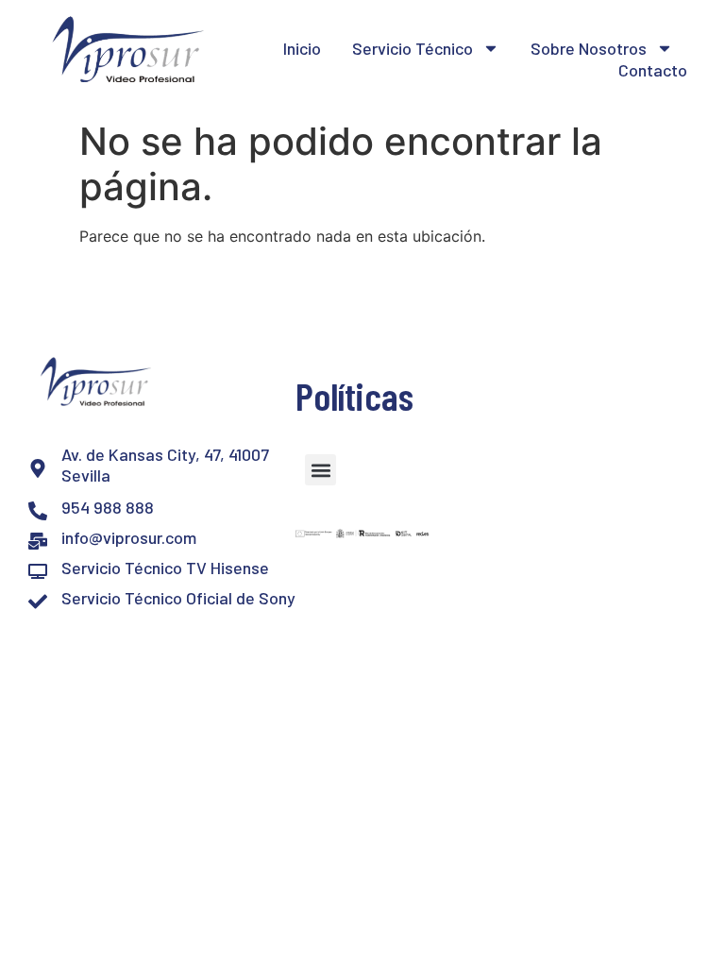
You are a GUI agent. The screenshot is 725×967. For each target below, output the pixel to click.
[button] (320, 469)
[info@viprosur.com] (37, 541)
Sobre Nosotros (589, 48)
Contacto (652, 69)
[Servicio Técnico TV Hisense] (37, 571)
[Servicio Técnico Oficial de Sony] (37, 601)
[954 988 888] (37, 510)
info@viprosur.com (128, 537)
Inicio (302, 48)
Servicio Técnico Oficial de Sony (178, 597)
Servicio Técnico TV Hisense (165, 567)
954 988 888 (107, 507)
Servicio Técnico (412, 48)
